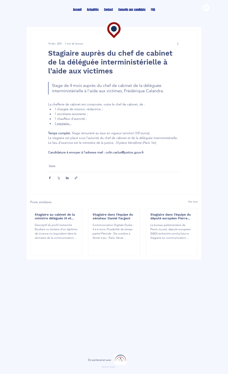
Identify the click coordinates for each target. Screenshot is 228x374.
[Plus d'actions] (178, 43)
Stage (52, 165)
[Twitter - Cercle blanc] (206, 7)
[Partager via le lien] (76, 178)
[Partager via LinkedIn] (67, 178)
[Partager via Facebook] (49, 178)
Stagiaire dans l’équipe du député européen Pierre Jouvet (170, 216)
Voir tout (193, 201)
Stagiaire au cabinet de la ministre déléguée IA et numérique (55, 216)
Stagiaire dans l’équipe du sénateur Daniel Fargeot (113, 216)
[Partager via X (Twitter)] (58, 178)
